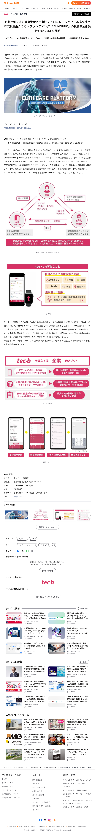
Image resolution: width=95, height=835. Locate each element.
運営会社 (12, 827)
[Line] (27, 551)
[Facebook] (18, 551)
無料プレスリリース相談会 (42, 806)
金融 (53, 545)
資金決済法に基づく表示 (77, 827)
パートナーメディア (9, 790)
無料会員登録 (37, 780)
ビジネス (72, 8)
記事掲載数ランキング (10, 794)
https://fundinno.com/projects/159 (17, 128)
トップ (6, 767)
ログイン (35, 784)
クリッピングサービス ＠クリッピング (77, 780)
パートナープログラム (27, 827)
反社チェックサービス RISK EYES (75, 807)
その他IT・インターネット (26, 545)
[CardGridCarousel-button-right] (90, 515)
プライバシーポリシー (56, 827)
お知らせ (35, 798)
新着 (7, 8)
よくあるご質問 (38, 795)
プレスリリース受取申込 (41, 802)
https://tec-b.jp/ (20, 497)
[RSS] (54, 820)
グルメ (21, 8)
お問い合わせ (47, 571)
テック (79, 8)
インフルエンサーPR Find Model (75, 790)
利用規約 (42, 827)
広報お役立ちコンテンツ (11, 798)
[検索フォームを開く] (67, 3)
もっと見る (84, 608)
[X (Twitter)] (23, 551)
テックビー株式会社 (11, 45)
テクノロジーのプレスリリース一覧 (25, 767)
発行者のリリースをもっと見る (47, 597)
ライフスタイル (52, 8)
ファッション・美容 (38, 8)
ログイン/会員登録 (82, 3)
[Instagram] (49, 820)
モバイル (87, 8)
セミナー (35, 810)
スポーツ (63, 8)
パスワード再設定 (38, 787)
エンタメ (13, 8)
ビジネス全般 (44, 545)
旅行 (27, 8)
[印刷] (32, 551)
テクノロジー (22, 539)
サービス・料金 (7, 783)
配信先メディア (7, 786)
